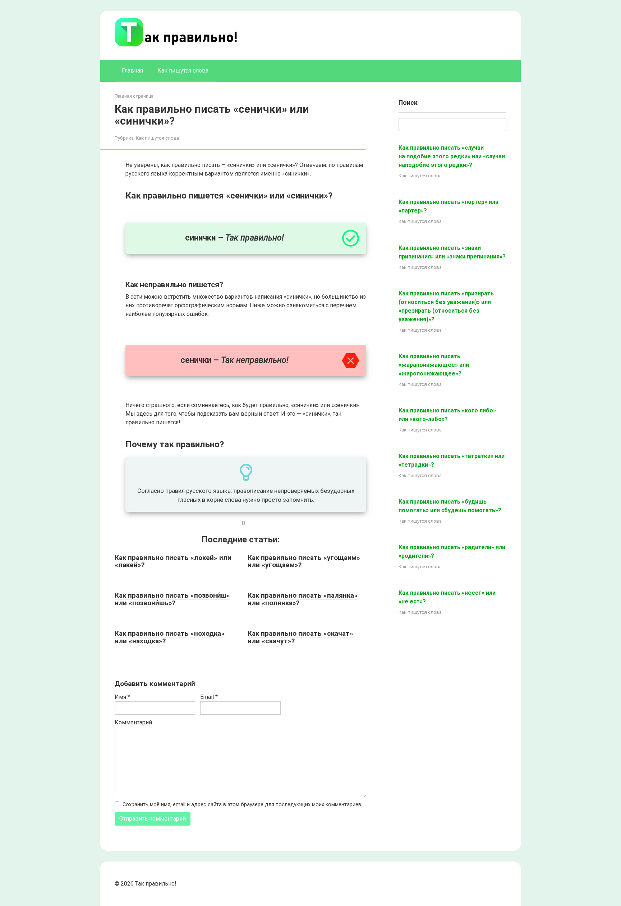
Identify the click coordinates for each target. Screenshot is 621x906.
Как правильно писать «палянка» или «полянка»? (303, 599)
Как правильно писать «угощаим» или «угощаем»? (304, 561)
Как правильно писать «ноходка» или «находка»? (170, 637)
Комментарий (133, 722)
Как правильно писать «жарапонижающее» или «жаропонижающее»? (434, 365)
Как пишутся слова (182, 70)
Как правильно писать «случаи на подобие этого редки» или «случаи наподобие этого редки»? (452, 156)
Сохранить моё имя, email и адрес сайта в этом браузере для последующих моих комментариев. (242, 805)
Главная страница (134, 96)
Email (209, 696)
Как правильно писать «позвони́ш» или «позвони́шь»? (172, 599)
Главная (132, 70)
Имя (122, 696)
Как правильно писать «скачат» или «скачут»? (300, 637)
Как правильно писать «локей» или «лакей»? (173, 561)
